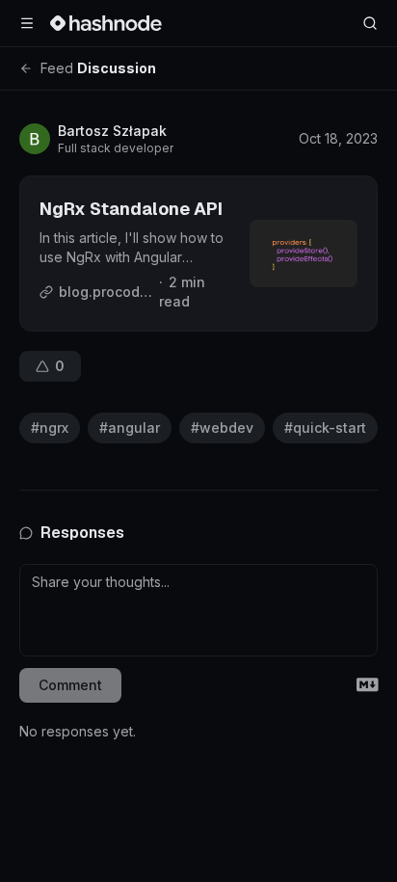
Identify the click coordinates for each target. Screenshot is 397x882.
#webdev (222, 427)
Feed (56, 68)
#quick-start (325, 427)
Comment (70, 685)
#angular (129, 427)
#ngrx (49, 427)
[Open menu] (27, 23)
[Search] (370, 23)
